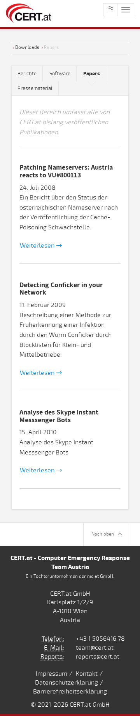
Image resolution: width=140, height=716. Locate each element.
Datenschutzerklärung (66, 683)
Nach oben (102, 534)
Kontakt (87, 674)
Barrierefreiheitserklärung (70, 691)
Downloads (27, 47)
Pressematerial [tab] (35, 88)
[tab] (91, 73)
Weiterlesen (37, 246)
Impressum (51, 674)
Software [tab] (59, 74)
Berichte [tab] (27, 74)
